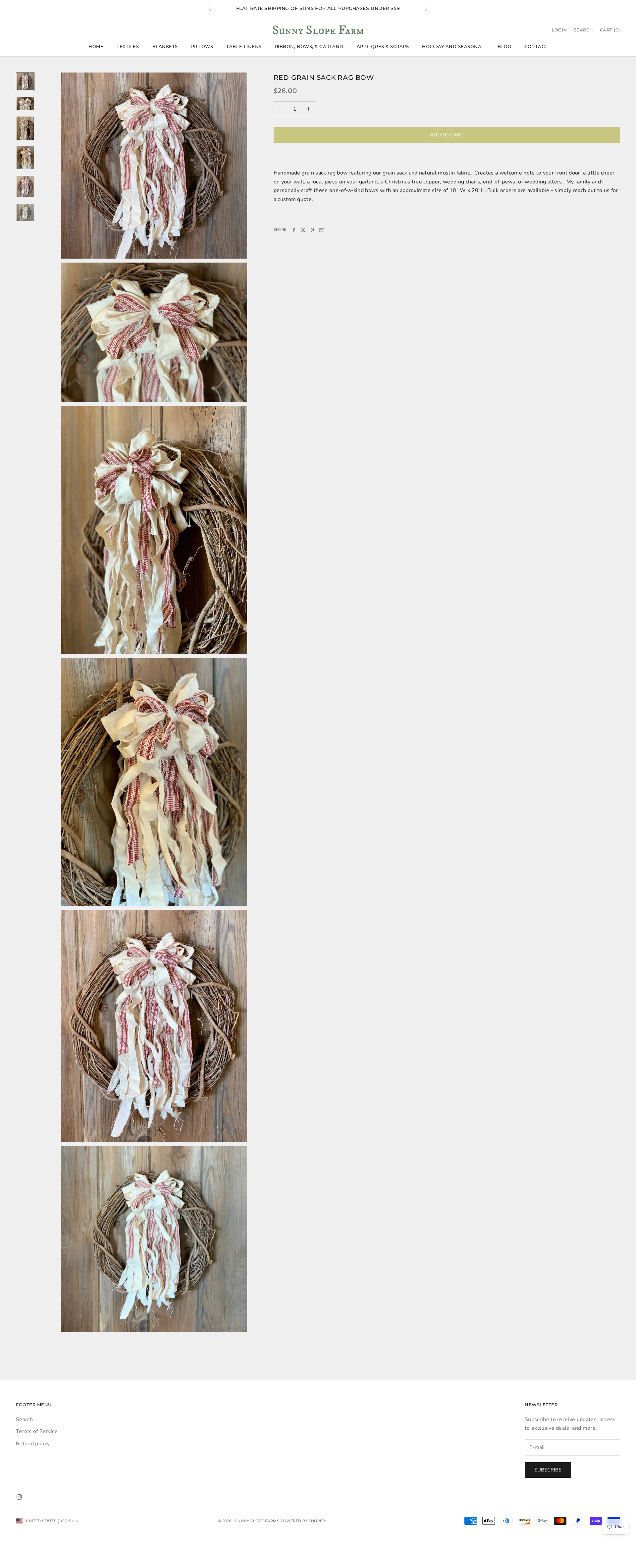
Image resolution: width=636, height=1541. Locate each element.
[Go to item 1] (25, 82)
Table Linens (243, 46)
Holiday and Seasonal (453, 46)
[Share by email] (321, 230)
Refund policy (33, 1443)
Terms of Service (37, 1431)
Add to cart (446, 134)
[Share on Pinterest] (312, 230)
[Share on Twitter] (303, 230)
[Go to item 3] (25, 128)
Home (95, 46)
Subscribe (547, 1469)
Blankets (165, 46)
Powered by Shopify (303, 1520)
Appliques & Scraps (383, 46)
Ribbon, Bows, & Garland (309, 46)
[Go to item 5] (25, 186)
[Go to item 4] (25, 158)
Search (24, 1419)
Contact (536, 46)
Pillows (202, 46)
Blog (504, 46)
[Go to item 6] (25, 212)
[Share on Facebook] (293, 230)
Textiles (128, 46)
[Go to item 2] (25, 103)
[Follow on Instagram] (19, 1497)
